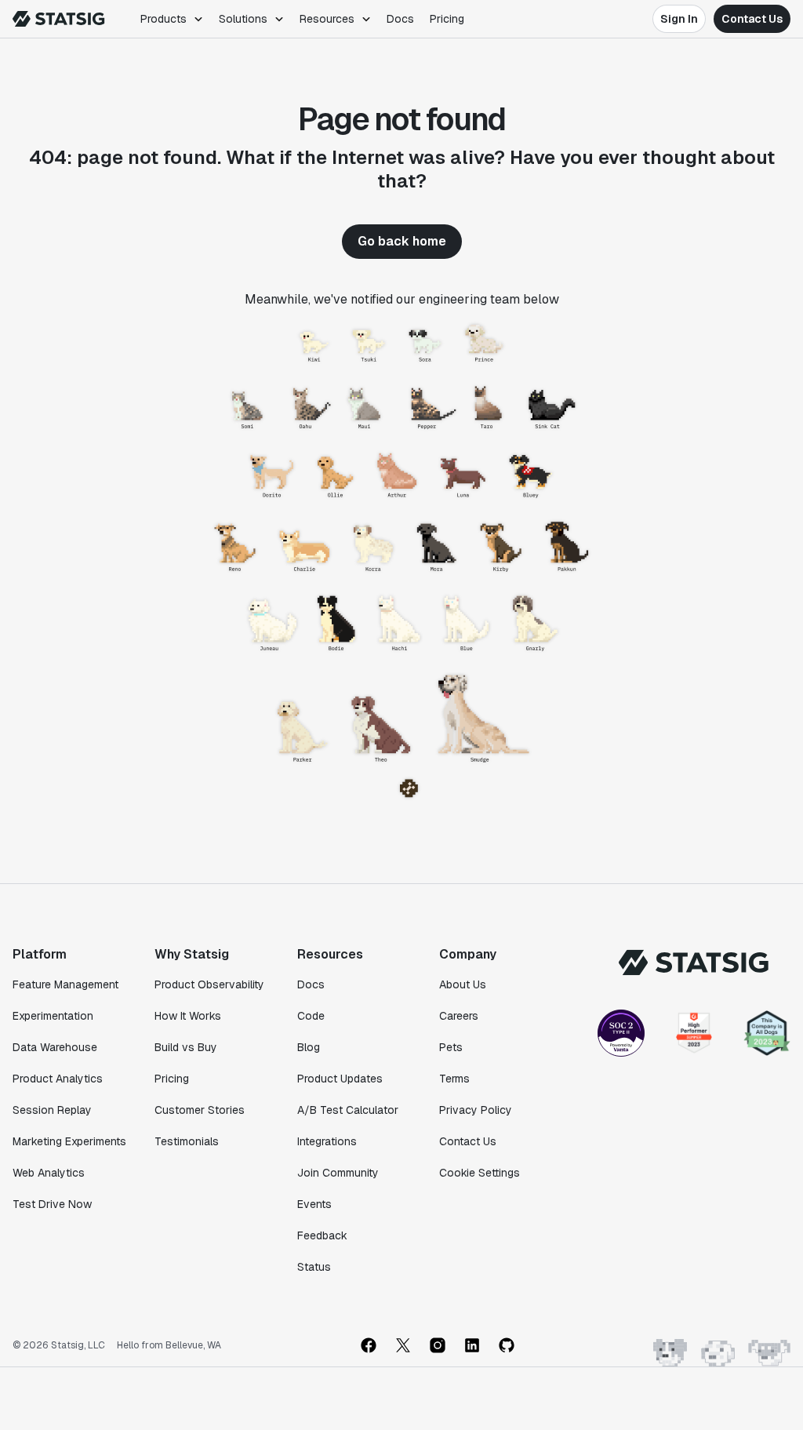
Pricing (447, 19)
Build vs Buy (185, 1047)
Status (314, 1267)
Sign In (679, 19)
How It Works (187, 1016)
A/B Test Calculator (347, 1110)
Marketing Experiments (69, 1141)
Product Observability (209, 984)
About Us (462, 984)
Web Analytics (49, 1173)
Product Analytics (58, 1079)
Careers (458, 1016)
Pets (451, 1047)
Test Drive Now (52, 1204)
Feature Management (65, 984)
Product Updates (340, 1079)
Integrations (327, 1141)
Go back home (402, 241)
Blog (308, 1047)
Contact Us (752, 19)
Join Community (338, 1173)
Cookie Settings (479, 1173)
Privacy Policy (475, 1110)
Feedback (322, 1235)
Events (314, 1204)
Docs (400, 19)
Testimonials (186, 1141)
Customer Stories (199, 1110)
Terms (454, 1079)
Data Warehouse (55, 1047)
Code (311, 1016)
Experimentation (53, 1016)
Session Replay (52, 1110)
